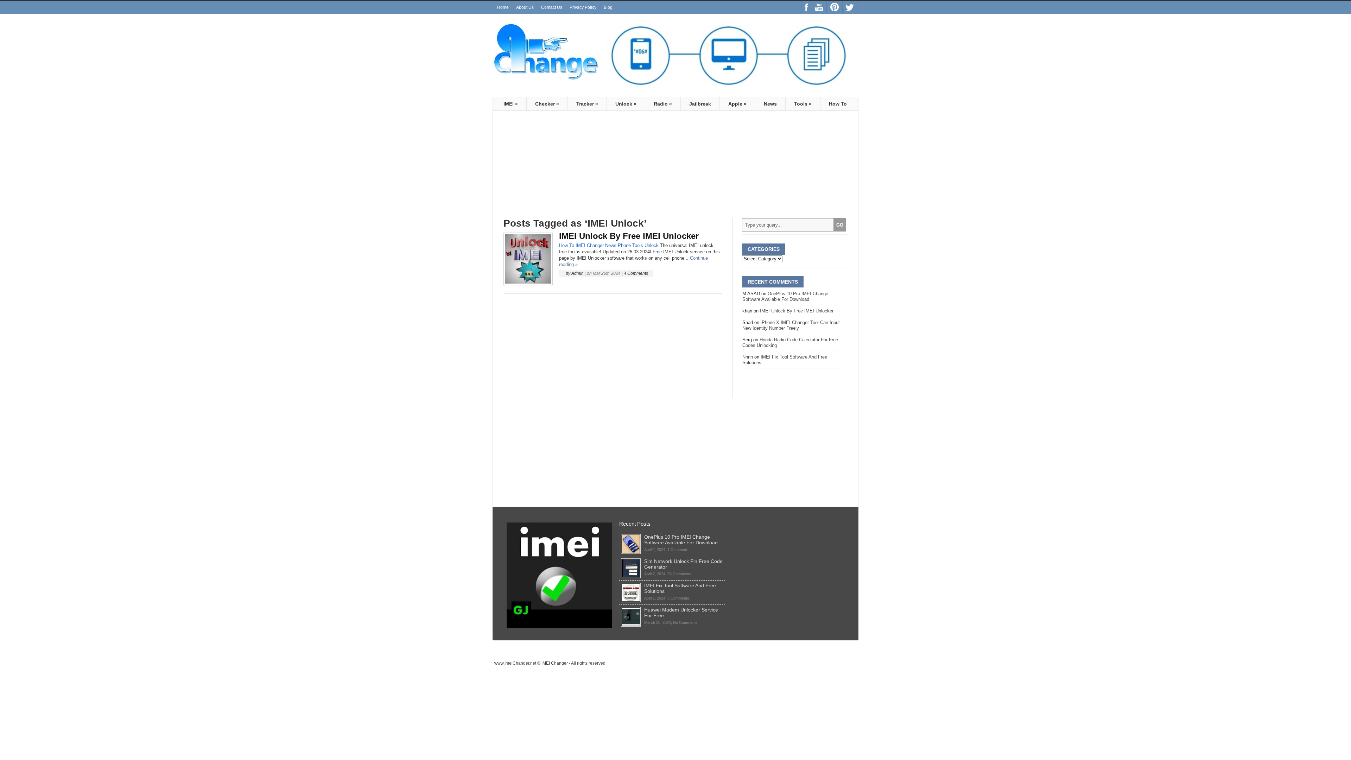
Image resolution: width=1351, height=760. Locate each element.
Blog (608, 7)
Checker (547, 104)
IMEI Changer (590, 245)
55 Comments (679, 574)
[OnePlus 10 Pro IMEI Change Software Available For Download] (631, 537)
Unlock (625, 104)
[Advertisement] (562, 167)
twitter (850, 7)
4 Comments (636, 273)
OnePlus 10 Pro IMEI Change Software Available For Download (785, 296)
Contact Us (551, 7)
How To (838, 104)
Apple (737, 104)
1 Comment (677, 549)
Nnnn (747, 357)
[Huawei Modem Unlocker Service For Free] (631, 610)
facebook (806, 7)
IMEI (510, 104)
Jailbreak (700, 104)
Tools (803, 104)
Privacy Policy (583, 7)
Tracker (587, 104)
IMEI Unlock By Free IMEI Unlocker (629, 236)
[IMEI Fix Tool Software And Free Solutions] (631, 585)
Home (503, 7)
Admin (577, 273)
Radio (663, 104)
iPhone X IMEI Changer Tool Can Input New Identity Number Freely (791, 325)
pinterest (834, 7)
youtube (819, 7)
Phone (624, 245)
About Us (525, 7)
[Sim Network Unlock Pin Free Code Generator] (631, 561)
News (770, 104)
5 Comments (678, 598)
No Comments (685, 622)
